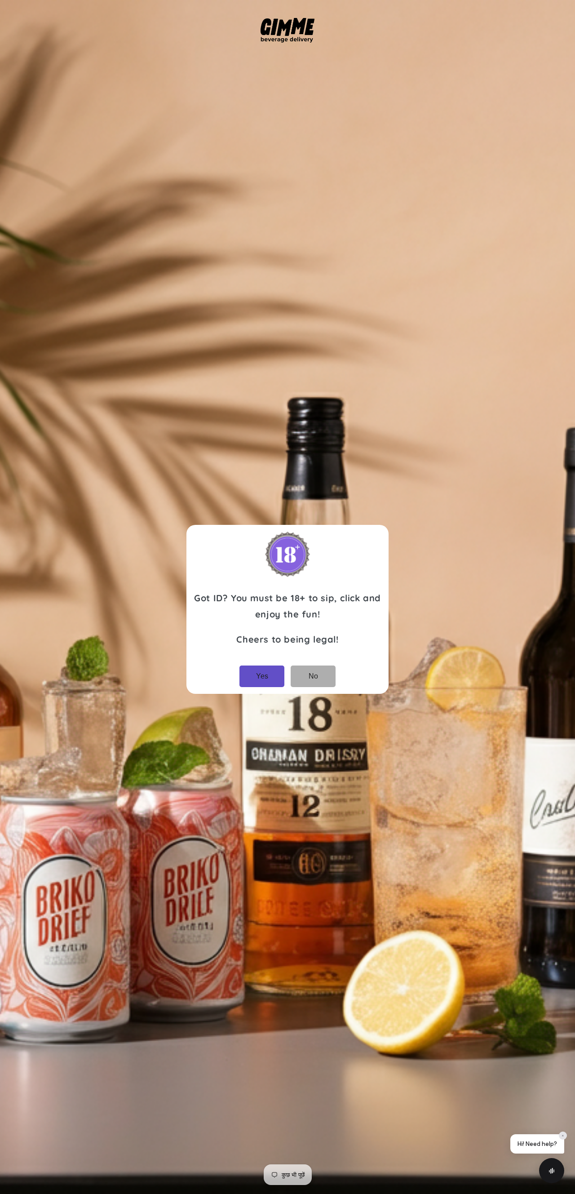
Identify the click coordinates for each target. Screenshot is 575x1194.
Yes (262, 676)
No (313, 676)
